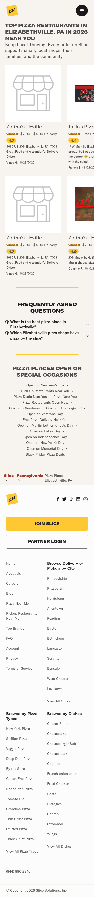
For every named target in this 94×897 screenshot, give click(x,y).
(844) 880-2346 (18, 871)
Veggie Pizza (16, 748)
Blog (9, 593)
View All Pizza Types (22, 851)
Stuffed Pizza (16, 829)
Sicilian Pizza (16, 738)
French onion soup (62, 773)
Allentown (55, 608)
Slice (9, 475)
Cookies (53, 763)
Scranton (54, 658)
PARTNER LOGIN (47, 541)
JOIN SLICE (47, 523)
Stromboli (55, 824)
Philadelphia (57, 578)
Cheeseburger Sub (61, 743)
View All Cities (58, 701)
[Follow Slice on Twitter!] (64, 499)
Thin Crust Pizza (19, 819)
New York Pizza (18, 728)
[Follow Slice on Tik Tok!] (71, 499)
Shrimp (53, 814)
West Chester (57, 678)
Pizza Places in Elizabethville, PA (58, 477)
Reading (53, 618)
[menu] (82, 10)
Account (12, 648)
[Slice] (12, 11)
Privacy (12, 658)
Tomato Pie (15, 799)
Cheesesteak (57, 753)
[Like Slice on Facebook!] (58, 499)
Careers (12, 583)
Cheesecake (56, 733)
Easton (52, 628)
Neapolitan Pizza (19, 789)
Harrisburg (55, 598)
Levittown (55, 688)
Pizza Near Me (17, 603)
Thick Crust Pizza (20, 839)
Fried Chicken (58, 783)
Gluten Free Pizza (20, 778)
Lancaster (55, 648)
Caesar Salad (58, 723)
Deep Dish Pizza (19, 758)
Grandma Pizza (18, 809)
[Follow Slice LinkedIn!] (78, 499)
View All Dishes (59, 846)
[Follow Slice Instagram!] (85, 499)
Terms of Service (19, 668)
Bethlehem (55, 638)
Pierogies (54, 804)
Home (10, 563)
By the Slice (15, 768)
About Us (13, 573)
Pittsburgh (55, 588)
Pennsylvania (30, 475)
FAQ (9, 638)
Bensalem (55, 668)
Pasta (51, 794)
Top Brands (15, 628)
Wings (52, 834)
